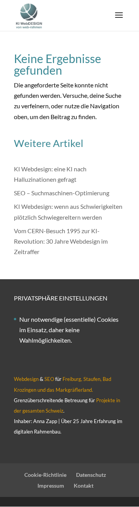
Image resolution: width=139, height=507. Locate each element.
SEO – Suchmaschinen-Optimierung (61, 192)
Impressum (50, 485)
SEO (49, 379)
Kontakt (83, 485)
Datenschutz (91, 474)
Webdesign (26, 379)
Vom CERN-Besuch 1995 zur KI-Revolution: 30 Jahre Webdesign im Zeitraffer (61, 241)
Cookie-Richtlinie (45, 474)
